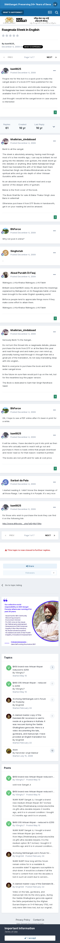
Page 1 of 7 (29, 57)
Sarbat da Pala (19, 480)
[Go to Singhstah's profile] (5, 253)
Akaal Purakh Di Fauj (22, 272)
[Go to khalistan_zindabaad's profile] (5, 141)
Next (49, 57)
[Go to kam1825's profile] (5, 71)
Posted (23, 72)
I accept (31, 938)
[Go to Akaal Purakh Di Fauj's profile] (5, 275)
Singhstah (16, 251)
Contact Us (38, 919)
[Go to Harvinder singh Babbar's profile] (8, 751)
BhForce (15, 229)
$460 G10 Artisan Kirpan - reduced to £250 (33, 822)
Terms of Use (11, 931)
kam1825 (9, 43)
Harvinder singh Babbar (27, 753)
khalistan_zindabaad (23, 139)
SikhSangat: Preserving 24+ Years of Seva (27, 4)
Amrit (15, 750)
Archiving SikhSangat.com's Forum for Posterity (31, 853)
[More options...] (54, 71)
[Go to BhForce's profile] (5, 231)
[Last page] (56, 57)
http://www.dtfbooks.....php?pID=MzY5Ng (21, 523)
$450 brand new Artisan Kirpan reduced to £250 (33, 776)
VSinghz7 (20, 672)
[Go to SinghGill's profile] (8, 700)
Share (31, 566)
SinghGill (20, 705)
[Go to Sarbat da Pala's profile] (5, 482)
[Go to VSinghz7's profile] (8, 667)
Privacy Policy (23, 919)
